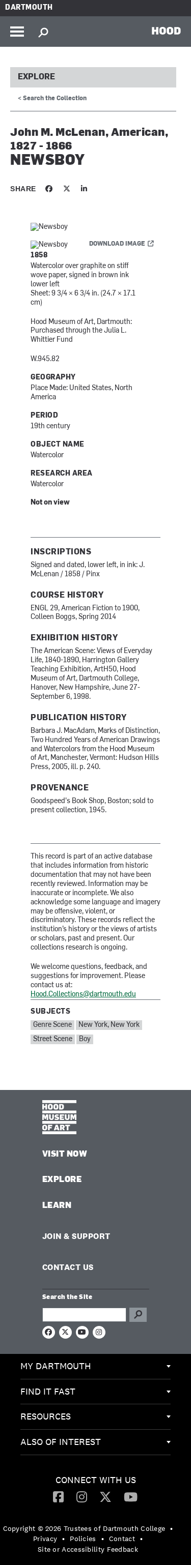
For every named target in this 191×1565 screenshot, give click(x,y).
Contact (122, 1538)
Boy (85, 1039)
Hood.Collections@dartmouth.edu (83, 994)
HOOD (166, 30)
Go (138, 1315)
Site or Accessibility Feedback (88, 1549)
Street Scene (52, 1039)
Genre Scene (52, 1025)
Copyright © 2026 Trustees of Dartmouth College (84, 1528)
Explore (36, 77)
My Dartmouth (55, 1366)
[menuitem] (95, 1366)
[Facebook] (58, 1496)
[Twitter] (105, 1496)
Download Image (117, 244)
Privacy (45, 1538)
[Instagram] (81, 1496)
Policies (83, 1538)
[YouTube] (131, 1496)
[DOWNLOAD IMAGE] (95, 228)
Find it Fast (47, 1391)
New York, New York (109, 1025)
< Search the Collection (52, 99)
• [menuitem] (171, 1528)
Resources (45, 1416)
